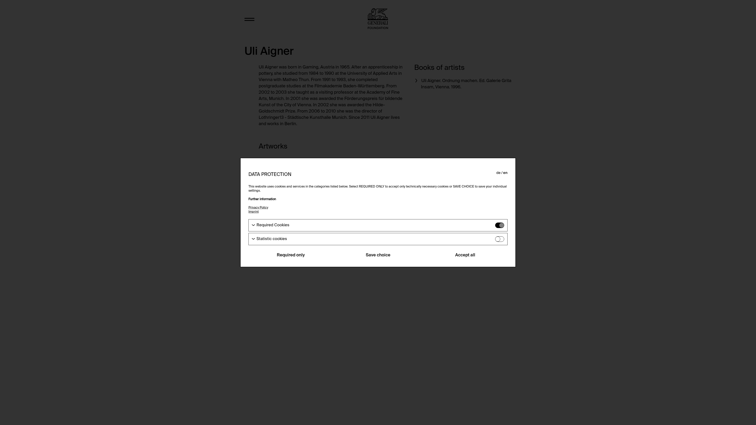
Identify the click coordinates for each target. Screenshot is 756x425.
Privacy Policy (258, 207)
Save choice (378, 255)
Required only (291, 255)
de (498, 173)
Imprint (253, 211)
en (505, 173)
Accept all (465, 255)
